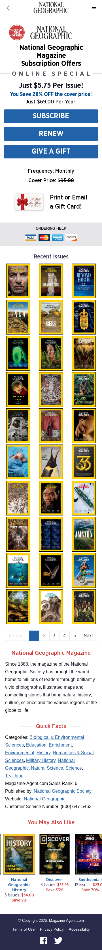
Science (73, 768)
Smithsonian (90, 880)
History (43, 752)
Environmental (19, 752)
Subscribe (51, 116)
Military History (41, 760)
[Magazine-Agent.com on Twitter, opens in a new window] (58, 940)
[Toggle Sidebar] (94, 7)
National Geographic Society (63, 791)
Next (88, 635)
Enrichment (60, 745)
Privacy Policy (52, 929)
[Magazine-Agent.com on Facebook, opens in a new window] (44, 940)
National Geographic (44, 798)
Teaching (14, 775)
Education (36, 745)
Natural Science (47, 768)
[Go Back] (8, 7)
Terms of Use (23, 929)
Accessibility (79, 929)
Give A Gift (51, 151)
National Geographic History (19, 885)
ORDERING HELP (51, 228)
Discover (54, 880)
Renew (51, 133)
